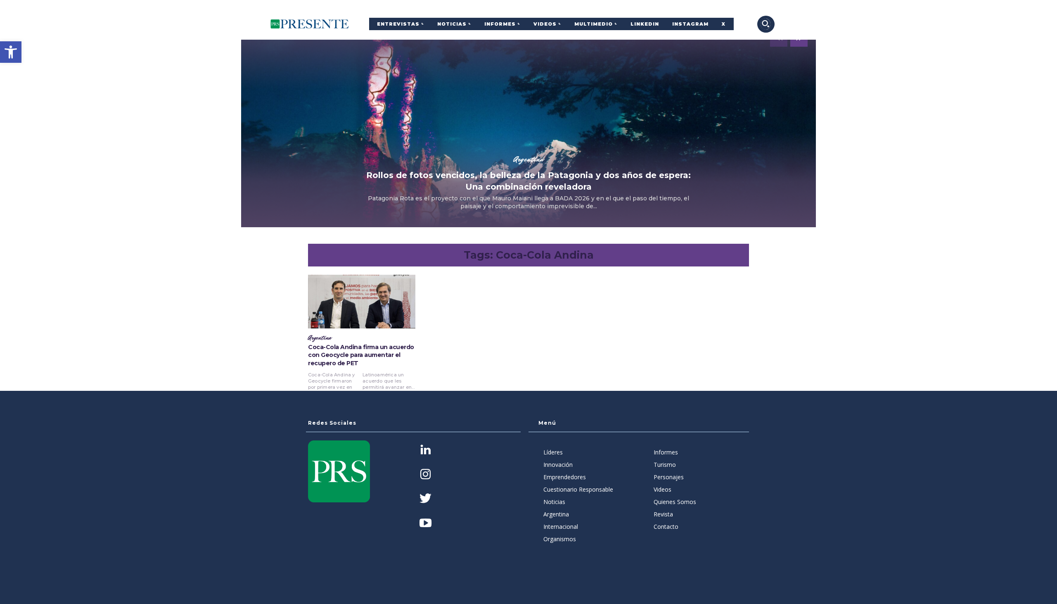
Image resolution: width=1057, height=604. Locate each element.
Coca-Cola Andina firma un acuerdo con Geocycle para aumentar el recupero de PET (361, 355)
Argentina (528, 159)
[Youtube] (425, 524)
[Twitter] (425, 499)
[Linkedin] (425, 450)
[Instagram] (425, 475)
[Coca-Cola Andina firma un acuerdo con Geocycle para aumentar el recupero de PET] (361, 301)
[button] (10, 52)
